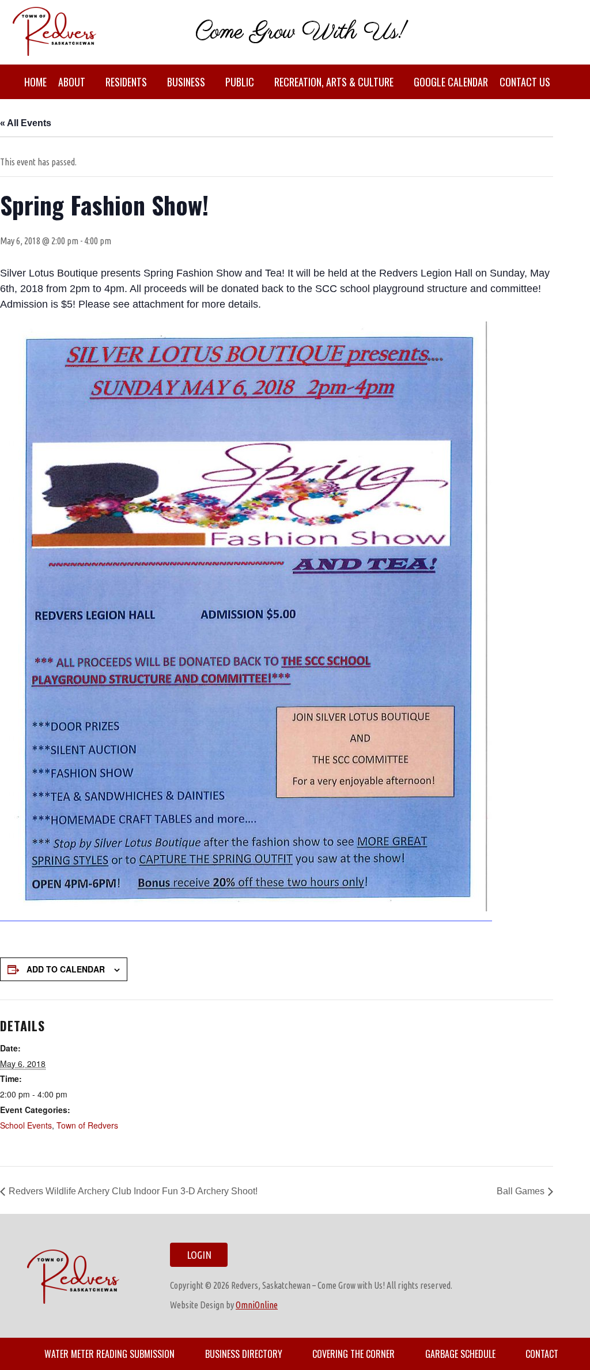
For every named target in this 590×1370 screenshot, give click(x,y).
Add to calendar (66, 969)
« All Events (25, 123)
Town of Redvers (87, 1125)
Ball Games (520, 1191)
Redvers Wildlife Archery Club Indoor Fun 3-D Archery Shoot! (133, 1191)
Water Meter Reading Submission (109, 1354)
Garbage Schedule (460, 1354)
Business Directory (243, 1354)
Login (199, 1255)
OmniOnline (257, 1305)
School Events (26, 1125)
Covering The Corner (353, 1354)
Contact (541, 1354)
